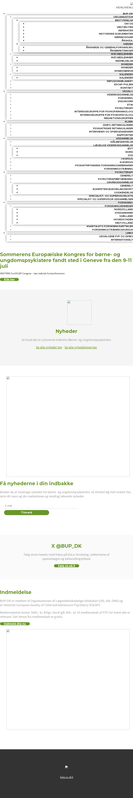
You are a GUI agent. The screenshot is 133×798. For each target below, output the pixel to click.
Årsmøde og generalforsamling (109, 47)
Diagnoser (125, 101)
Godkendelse (123, 192)
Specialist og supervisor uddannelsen (105, 199)
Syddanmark (124, 212)
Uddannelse (124, 138)
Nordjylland (123, 209)
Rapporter (125, 135)
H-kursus (126, 162)
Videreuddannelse (120, 94)
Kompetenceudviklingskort (113, 189)
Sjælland (126, 216)
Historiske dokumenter (116, 33)
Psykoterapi (124, 108)
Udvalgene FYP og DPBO (116, 236)
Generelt (126, 175)
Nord (129, 151)
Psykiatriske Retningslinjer (113, 128)
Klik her (9, 279)
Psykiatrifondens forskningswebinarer (104, 165)
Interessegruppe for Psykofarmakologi (103, 111)
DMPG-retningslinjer (118, 124)
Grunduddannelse (120, 182)
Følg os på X (66, 565)
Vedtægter (125, 27)
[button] (124, 7)
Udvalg (127, 91)
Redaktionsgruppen (118, 118)
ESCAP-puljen (123, 84)
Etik (130, 104)
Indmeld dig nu (15, 623)
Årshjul (127, 40)
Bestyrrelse (124, 20)
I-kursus (127, 158)
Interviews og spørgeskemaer (111, 131)
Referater (125, 30)
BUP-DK (128, 13)
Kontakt (127, 87)
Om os (128, 23)
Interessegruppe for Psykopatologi (106, 114)
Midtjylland (124, 222)
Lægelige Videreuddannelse (113, 145)
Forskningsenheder (119, 205)
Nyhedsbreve (124, 70)
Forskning (125, 98)
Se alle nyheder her (49, 347)
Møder (128, 43)
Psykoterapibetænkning (115, 179)
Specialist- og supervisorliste (111, 195)
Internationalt (122, 239)
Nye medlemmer (122, 54)
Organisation (123, 16)
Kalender (126, 74)
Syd (130, 155)
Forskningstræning (118, 168)
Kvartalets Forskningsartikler (110, 226)
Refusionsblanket (120, 81)
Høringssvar (124, 37)
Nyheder (127, 64)
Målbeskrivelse (121, 141)
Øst (130, 148)
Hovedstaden (123, 219)
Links (129, 232)
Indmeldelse (124, 60)
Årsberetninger (121, 50)
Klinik (129, 121)
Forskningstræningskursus (112, 229)
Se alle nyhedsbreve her (81, 347)
